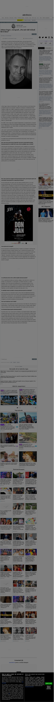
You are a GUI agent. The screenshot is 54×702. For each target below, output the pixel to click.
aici (9, 693)
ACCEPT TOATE (49, 683)
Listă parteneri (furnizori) (29, 686)
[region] (27, 687)
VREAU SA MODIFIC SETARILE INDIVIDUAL (48, 687)
